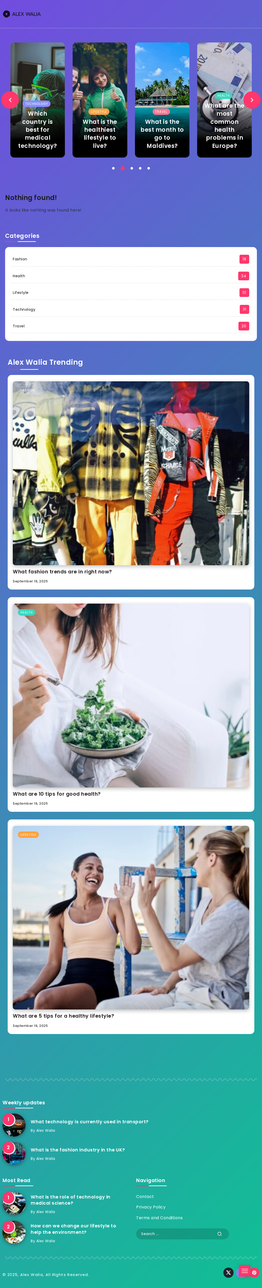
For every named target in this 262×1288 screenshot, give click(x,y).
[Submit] (220, 1234)
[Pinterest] (254, 1273)
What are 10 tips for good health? (57, 794)
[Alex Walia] (22, 14)
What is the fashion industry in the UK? (78, 1150)
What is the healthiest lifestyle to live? (57, 134)
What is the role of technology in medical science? (71, 1200)
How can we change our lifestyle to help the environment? (73, 1229)
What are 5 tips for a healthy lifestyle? (63, 1016)
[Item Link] (57, 100)
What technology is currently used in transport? (90, 1122)
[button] (10, 100)
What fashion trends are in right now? (62, 571)
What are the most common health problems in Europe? (182, 126)
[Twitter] (228, 1273)
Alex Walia (45, 1130)
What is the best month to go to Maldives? (119, 134)
